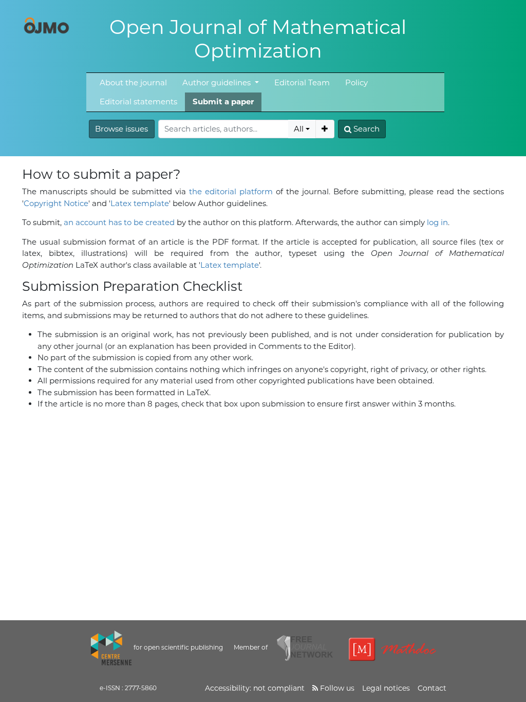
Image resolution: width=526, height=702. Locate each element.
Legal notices (386, 688)
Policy (356, 82)
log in (437, 222)
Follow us (336, 688)
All (299, 129)
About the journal (133, 82)
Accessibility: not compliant (255, 688)
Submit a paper (223, 101)
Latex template (139, 203)
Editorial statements (138, 101)
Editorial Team (302, 82)
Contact (432, 688)
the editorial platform (231, 191)
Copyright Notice (56, 203)
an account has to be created (119, 222)
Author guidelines (217, 82)
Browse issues (121, 129)
